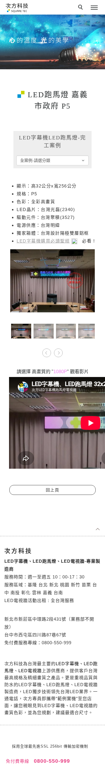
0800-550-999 (51, 761)
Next (58, 350)
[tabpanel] (52, 42)
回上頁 (53, 490)
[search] (81, 7)
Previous (47, 350)
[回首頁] (16, 7)
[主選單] (94, 7)
